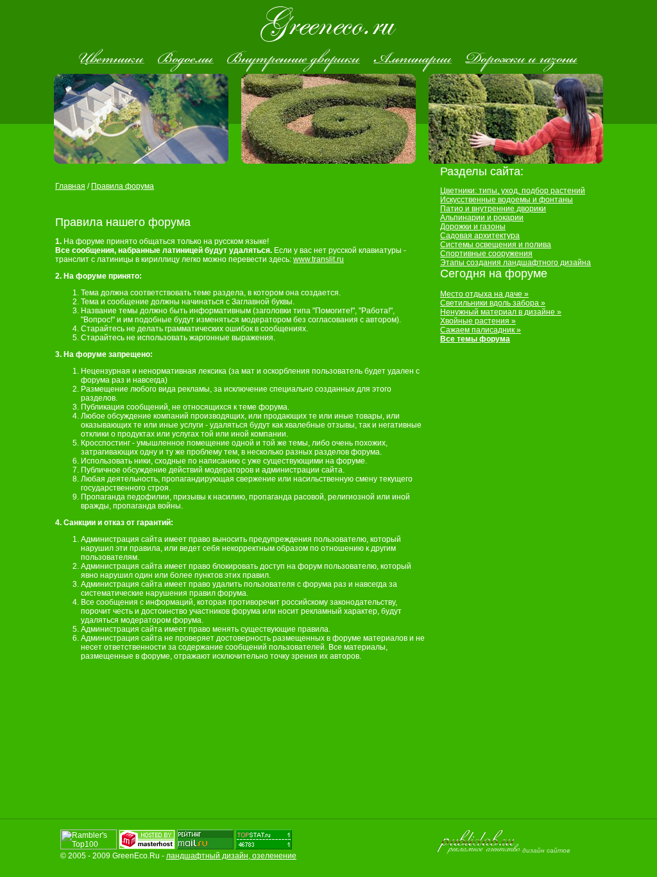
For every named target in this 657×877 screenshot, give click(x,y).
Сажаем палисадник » (480, 330)
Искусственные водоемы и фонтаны (506, 199)
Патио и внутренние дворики (493, 208)
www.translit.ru (318, 259)
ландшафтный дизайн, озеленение (231, 855)
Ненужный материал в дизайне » (500, 312)
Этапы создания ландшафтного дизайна (515, 262)
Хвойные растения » (478, 321)
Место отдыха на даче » (484, 294)
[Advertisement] (205, 203)
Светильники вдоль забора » (492, 303)
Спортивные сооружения (486, 253)
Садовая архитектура (480, 235)
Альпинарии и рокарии (482, 217)
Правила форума (122, 186)
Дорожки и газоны (473, 226)
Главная (70, 186)
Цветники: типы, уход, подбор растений (512, 190)
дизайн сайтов (546, 850)
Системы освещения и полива (495, 244)
